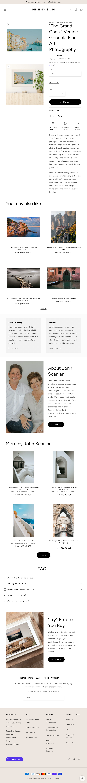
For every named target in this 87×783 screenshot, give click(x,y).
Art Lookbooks (31, 738)
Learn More (13, 348)
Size (50, 69)
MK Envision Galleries (39, 778)
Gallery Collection (33, 727)
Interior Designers (50, 741)
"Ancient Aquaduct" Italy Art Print (63, 298)
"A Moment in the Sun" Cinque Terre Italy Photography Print (23, 248)
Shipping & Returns (70, 736)
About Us (69, 720)
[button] (4, 9)
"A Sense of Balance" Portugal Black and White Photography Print (23, 299)
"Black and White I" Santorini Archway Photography (63, 488)
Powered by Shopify (53, 778)
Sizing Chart (54, 82)
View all (44, 309)
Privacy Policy (71, 743)
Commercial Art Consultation (52, 728)
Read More (56, 424)
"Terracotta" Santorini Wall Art (23, 541)
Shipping (52, 59)
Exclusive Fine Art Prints (33, 720)
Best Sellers (30, 732)
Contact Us (70, 725)
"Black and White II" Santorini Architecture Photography (23, 488)
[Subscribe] (61, 697)
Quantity (52, 89)
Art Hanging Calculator (50, 749)
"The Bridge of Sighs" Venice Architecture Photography (64, 542)
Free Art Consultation (51, 720)
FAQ (67, 730)
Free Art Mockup (52, 735)
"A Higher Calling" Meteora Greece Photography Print (63, 248)
